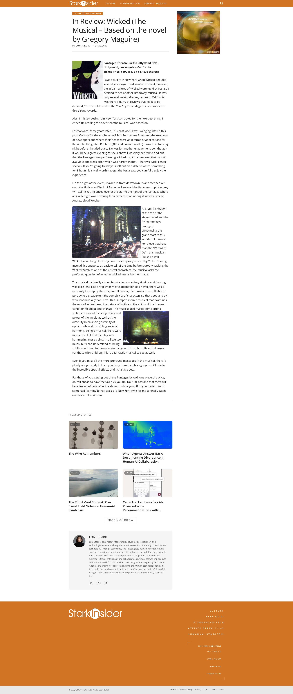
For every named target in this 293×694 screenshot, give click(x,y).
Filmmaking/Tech (130, 3)
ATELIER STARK (214, 674)
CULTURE (217, 610)
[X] (98, 583)
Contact (213, 689)
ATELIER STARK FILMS (206, 628)
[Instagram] (91, 583)
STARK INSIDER (214, 659)
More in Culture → (120, 520)
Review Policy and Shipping (181, 689)
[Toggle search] (221, 3)
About (221, 689)
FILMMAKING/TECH (209, 622)
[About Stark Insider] (198, 32)
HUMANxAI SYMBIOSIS (206, 634)
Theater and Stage (93, 13)
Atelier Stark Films (155, 3)
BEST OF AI (215, 616)
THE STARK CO (214, 652)
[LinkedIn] (106, 583)
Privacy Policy (201, 689)
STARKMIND (215, 666)
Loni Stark (83, 45)
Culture (110, 3)
